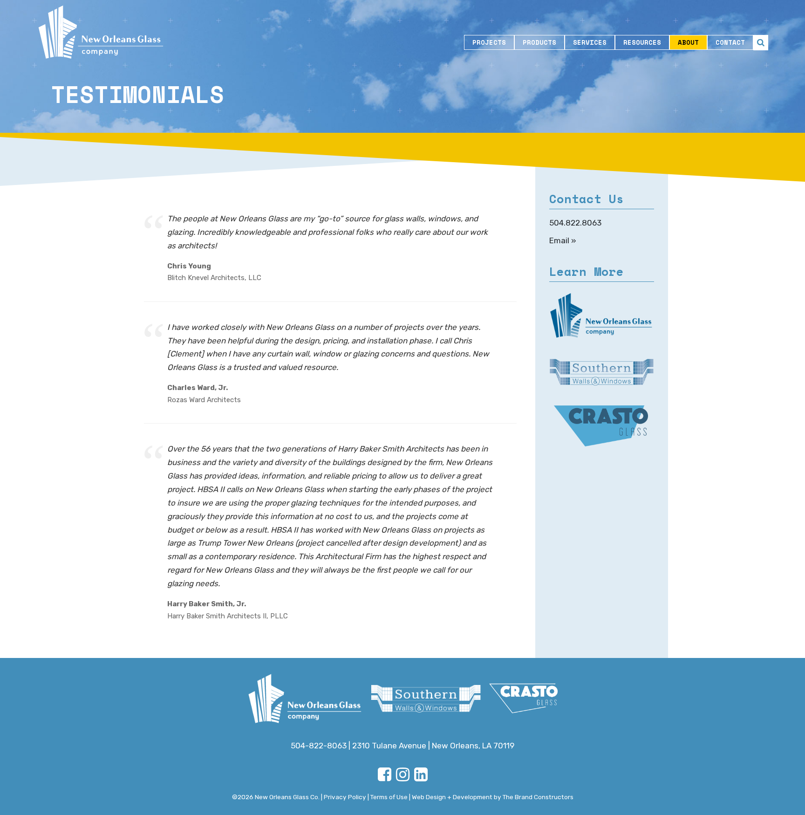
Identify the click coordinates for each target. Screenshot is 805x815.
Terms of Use (389, 797)
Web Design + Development (452, 797)
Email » (562, 240)
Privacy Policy (345, 797)
